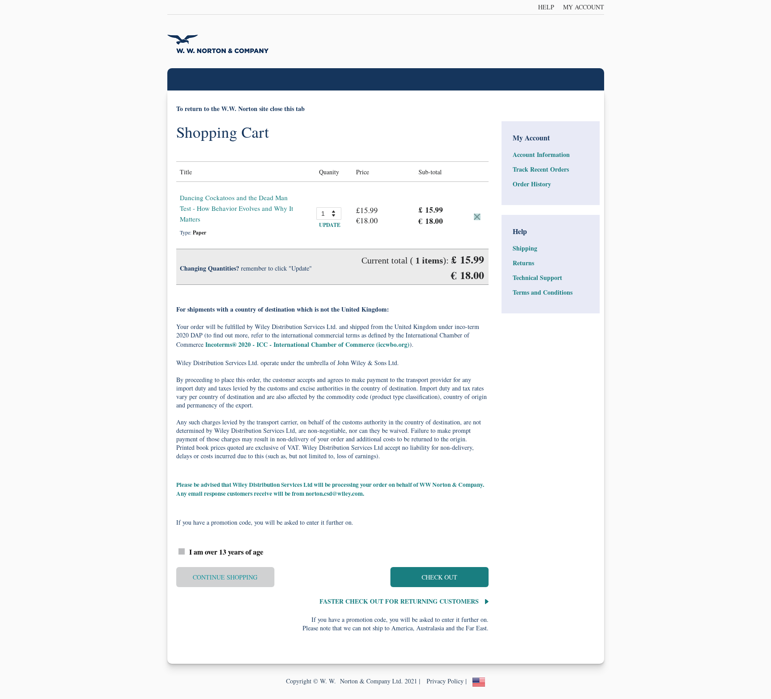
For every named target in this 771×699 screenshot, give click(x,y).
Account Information (541, 154)
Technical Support (537, 277)
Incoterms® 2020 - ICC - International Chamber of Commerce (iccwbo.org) (307, 344)
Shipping (525, 248)
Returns (523, 262)
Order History (532, 184)
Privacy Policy (445, 681)
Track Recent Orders (541, 169)
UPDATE (329, 225)
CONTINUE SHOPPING (225, 577)
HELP (546, 7)
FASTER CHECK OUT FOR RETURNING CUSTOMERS (400, 601)
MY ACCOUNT (583, 7)
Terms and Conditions (542, 292)
